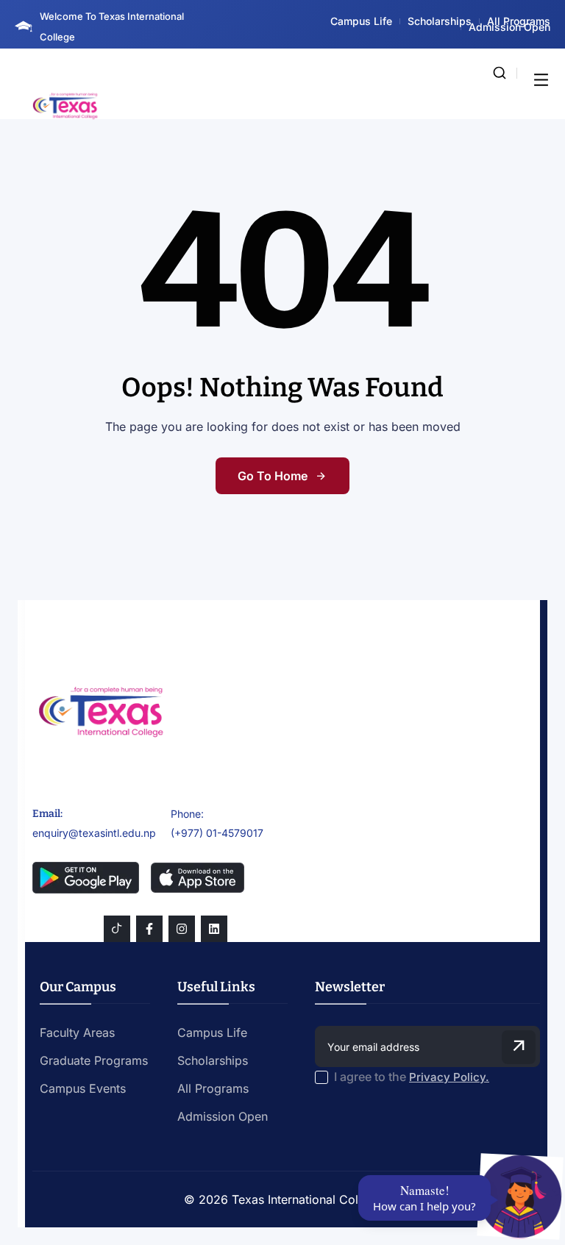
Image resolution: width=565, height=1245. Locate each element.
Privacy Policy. (449, 1077)
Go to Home (273, 475)
